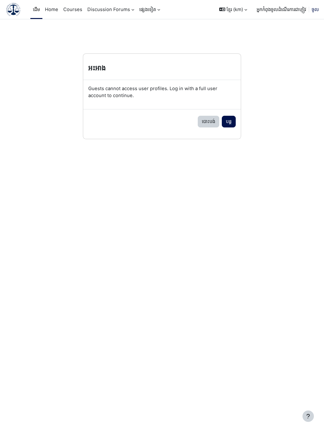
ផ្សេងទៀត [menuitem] (147, 9)
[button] (233, 9)
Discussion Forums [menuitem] (108, 9)
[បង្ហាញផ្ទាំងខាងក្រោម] (308, 416)
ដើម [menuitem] (36, 9)
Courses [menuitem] (72, 9)
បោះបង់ (208, 121)
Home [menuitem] (51, 9)
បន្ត (229, 121)
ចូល (315, 9)
